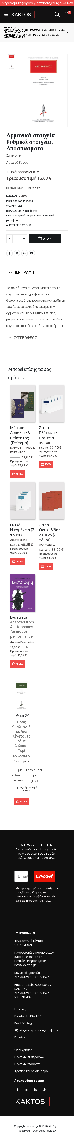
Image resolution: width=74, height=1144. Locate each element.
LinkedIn (24, 253)
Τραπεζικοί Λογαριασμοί (31, 1071)
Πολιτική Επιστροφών (29, 1057)
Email (32, 253)
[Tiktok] (44, 1090)
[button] (7, 14)
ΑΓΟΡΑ (47, 239)
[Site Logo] (23, 14)
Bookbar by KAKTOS (27, 1016)
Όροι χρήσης (23, 1050)
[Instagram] (26, 1090)
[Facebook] (17, 1090)
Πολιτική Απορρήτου (28, 1064)
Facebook (9, 253)
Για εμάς (20, 1009)
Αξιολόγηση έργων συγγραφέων (36, 1030)
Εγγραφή (44, 876)
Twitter (17, 253)
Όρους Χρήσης (32, 892)
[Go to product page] (22, 403)
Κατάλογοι (21, 1037)
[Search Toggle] (57, 14)
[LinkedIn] (35, 1090)
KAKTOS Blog (23, 1023)
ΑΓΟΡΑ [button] (19, 474)
